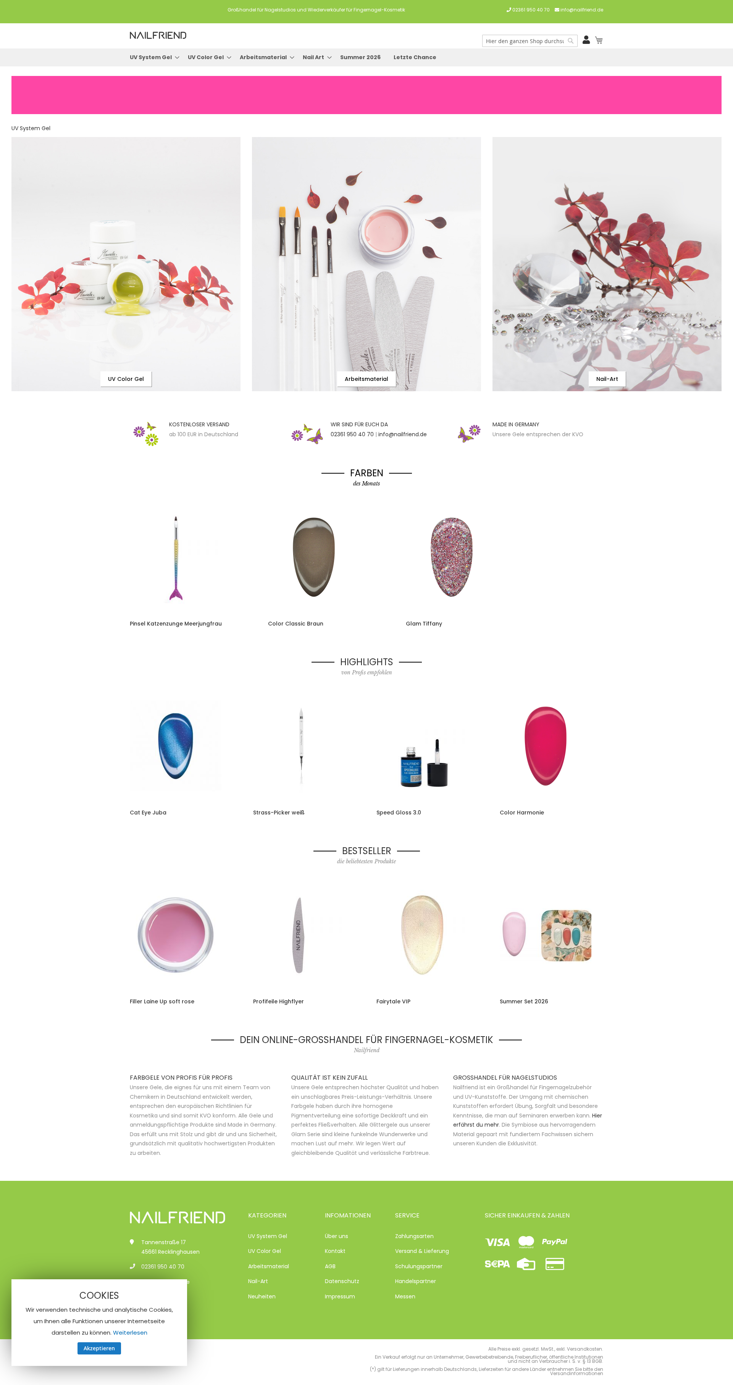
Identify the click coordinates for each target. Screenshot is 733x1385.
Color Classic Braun (295, 623)
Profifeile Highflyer (278, 1001)
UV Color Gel (126, 379)
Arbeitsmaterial (366, 379)
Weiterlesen (130, 1333)
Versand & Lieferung (422, 1251)
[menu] (366, 57)
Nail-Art (607, 379)
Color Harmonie (522, 812)
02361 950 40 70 (531, 9)
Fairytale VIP (393, 1001)
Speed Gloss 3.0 (398, 812)
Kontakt (335, 1251)
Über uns (336, 1236)
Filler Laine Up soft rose (162, 1001)
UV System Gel (30, 128)
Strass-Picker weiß (279, 812)
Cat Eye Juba (148, 812)
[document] (99, 1322)
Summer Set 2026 (524, 1001)
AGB (330, 1266)
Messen (405, 1296)
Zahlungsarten (414, 1236)
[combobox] (530, 41)
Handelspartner (415, 1281)
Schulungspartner (418, 1266)
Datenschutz (342, 1281)
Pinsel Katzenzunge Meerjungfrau (176, 623)
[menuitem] (152, 57)
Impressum (340, 1296)
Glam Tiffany (424, 623)
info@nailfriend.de (581, 9)
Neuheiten (262, 1296)
